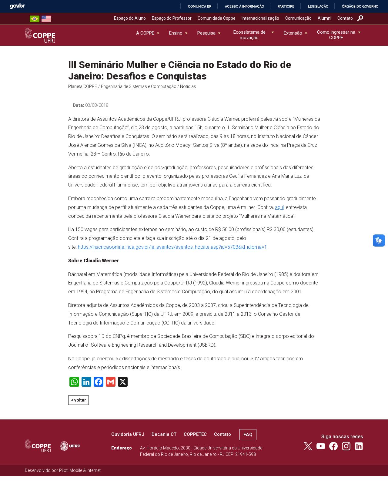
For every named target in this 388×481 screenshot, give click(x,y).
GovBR (17, 6)
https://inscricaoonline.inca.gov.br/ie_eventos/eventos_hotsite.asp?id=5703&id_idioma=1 (172, 247)
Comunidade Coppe (217, 18)
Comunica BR (199, 6)
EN (46, 18)
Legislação (318, 6)
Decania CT (164, 434)
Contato (345, 18)
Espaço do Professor (172, 18)
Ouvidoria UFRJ (127, 434)
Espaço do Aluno (130, 18)
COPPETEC (195, 434)
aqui (279, 207)
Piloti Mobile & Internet (80, 470)
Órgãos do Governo (360, 6)
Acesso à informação (244, 6)
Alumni (324, 18)
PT (34, 18)
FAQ (248, 434)
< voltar (78, 400)
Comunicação (298, 18)
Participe (286, 6)
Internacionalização (260, 18)
